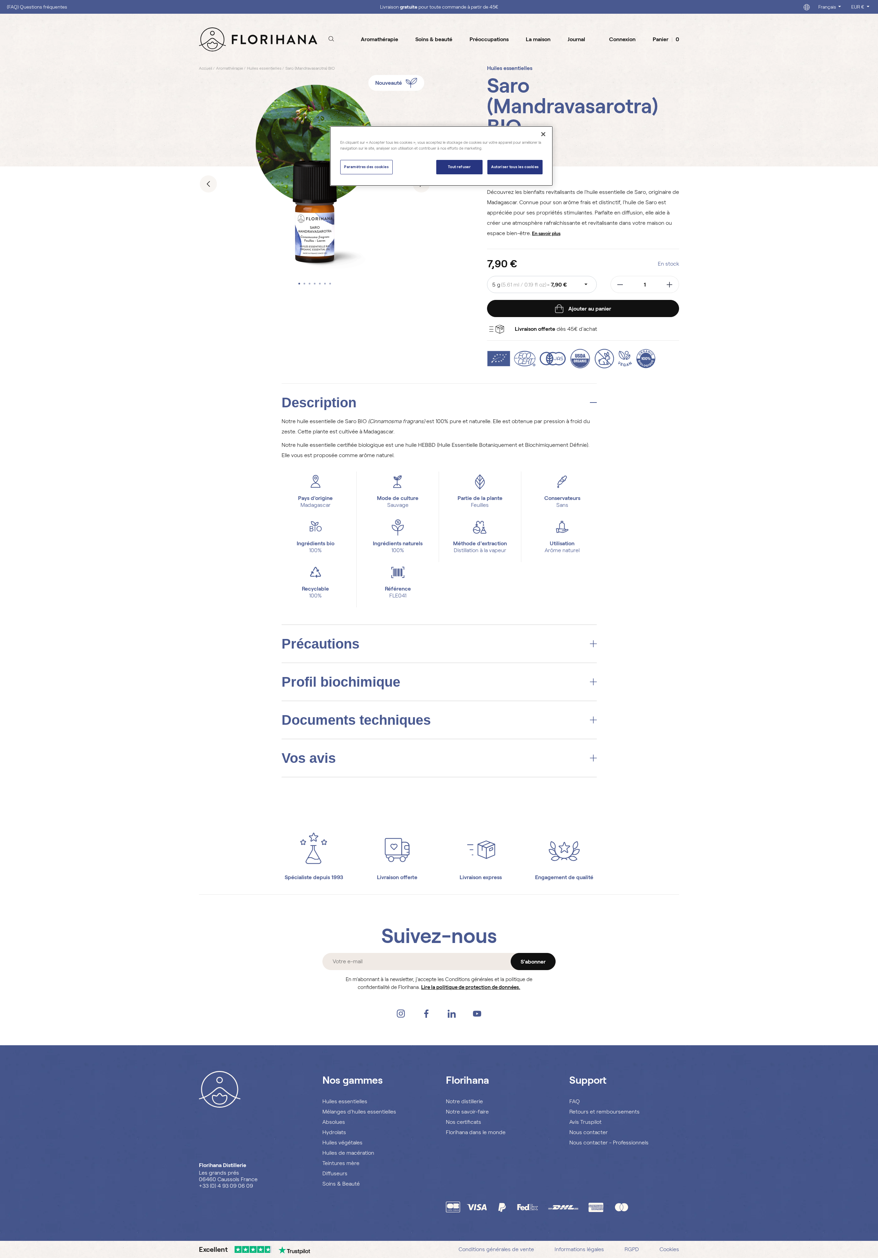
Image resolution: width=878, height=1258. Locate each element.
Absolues (333, 1122)
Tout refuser (459, 167)
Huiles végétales (342, 1142)
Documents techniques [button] (356, 720)
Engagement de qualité (564, 877)
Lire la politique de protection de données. (470, 987)
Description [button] (319, 402)
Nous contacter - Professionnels (609, 1142)
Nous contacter (588, 1132)
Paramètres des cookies (366, 167)
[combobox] (542, 284)
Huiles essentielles (344, 1101)
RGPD (632, 1249)
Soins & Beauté (341, 1184)
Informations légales (579, 1249)
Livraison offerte (397, 877)
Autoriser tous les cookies (515, 167)
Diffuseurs (334, 1173)
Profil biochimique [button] (341, 682)
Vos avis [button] (309, 758)
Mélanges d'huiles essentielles (359, 1112)
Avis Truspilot (585, 1122)
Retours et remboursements (604, 1112)
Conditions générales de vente (496, 1249)
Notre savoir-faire (467, 1112)
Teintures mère (340, 1163)
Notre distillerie (464, 1101)
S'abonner (533, 962)
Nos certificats (463, 1122)
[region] (441, 156)
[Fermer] (543, 134)
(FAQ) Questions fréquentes (37, 7)
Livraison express (481, 877)
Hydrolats (334, 1132)
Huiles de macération (348, 1153)
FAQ (574, 1101)
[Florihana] (258, 39)
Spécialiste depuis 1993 (314, 877)
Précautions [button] (320, 644)
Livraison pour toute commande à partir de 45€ (439, 7)
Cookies (669, 1249)
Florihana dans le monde (476, 1132)
